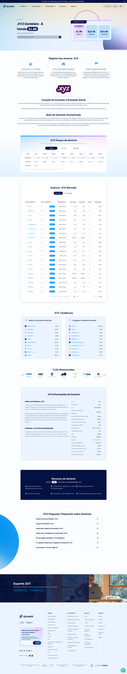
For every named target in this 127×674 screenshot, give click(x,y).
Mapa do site (101, 626)
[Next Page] (77, 296)
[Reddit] (31, 650)
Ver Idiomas (98, 428)
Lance (52, 206)
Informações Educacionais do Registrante (62, 665)
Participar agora (37, 643)
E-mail (21, 590)
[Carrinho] (121, 6)
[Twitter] (26, 650)
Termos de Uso (51, 665)
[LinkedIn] (24, 650)
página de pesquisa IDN (52, 434)
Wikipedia (98, 442)
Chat (37, 590)
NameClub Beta (71, 650)
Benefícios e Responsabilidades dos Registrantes (79, 665)
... (71, 296)
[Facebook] (20, 650)
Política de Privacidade (44, 665)
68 (74, 296)
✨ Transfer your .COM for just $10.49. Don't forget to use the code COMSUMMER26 (62, 1)
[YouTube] (29, 650)
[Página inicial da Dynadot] (8, 6)
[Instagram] (22, 650)
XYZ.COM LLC (97, 440)
